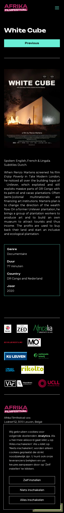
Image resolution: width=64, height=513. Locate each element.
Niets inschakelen (32, 490)
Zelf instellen (32, 480)
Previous (32, 43)
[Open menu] (57, 7)
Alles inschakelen (32, 500)
